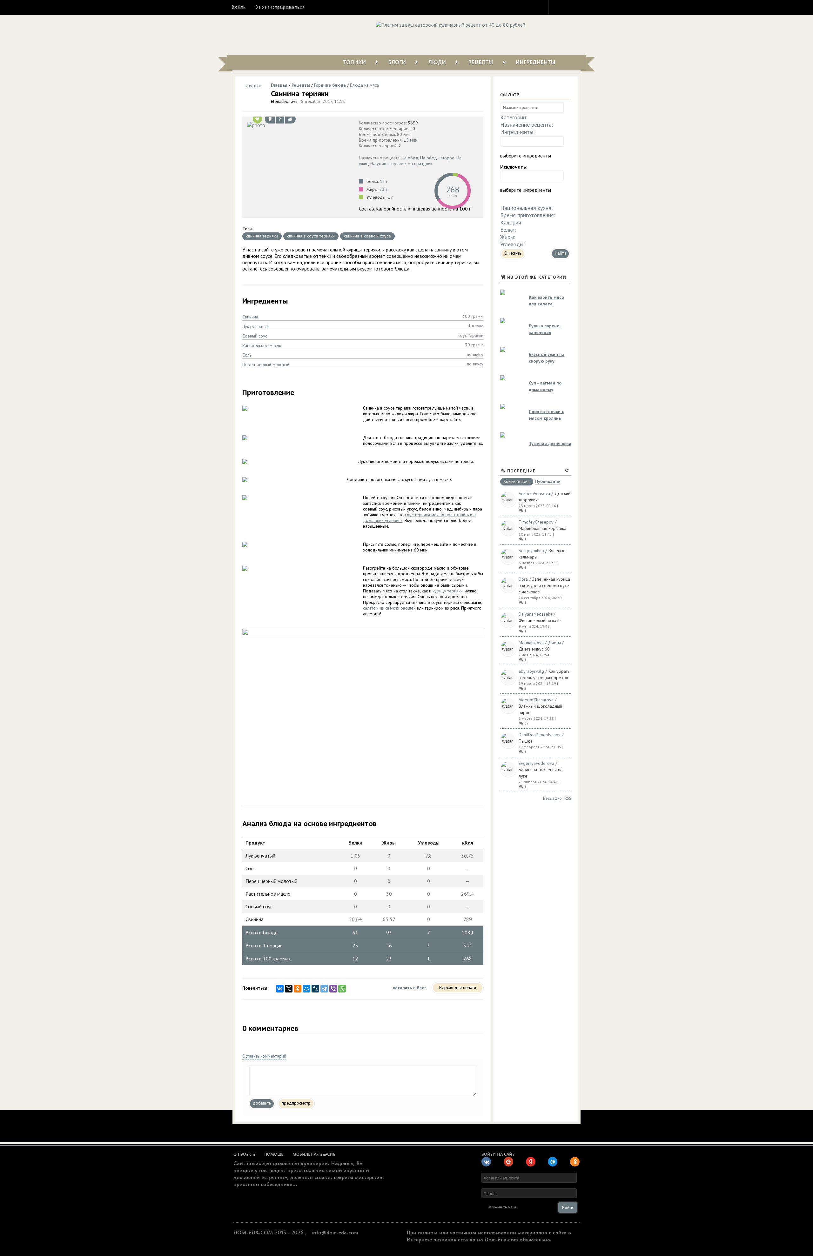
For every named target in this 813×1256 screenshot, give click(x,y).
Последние (521, 471)
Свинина (250, 317)
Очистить (512, 253)
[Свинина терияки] (299, 124)
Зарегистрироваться (280, 7)
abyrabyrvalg (531, 671)
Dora (523, 579)
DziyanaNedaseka (535, 614)
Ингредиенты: (517, 132)
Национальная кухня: (526, 207)
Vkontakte (580, 7)
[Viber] (333, 988)
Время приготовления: (527, 215)
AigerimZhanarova (536, 700)
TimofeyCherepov (536, 522)
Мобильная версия (313, 1154)
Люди (437, 62)
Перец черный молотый (265, 364)
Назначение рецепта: (526, 124)
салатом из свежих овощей (389, 608)
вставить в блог (409, 988)
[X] (288, 988)
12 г (384, 181)
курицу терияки (448, 591)
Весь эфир (552, 798)
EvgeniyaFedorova (536, 763)
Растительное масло (261, 345)
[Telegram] (324, 988)
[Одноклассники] (297, 988)
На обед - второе (437, 158)
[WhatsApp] (342, 988)
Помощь (274, 1154)
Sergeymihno (531, 550)
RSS (568, 798)
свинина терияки (262, 236)
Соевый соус (254, 336)
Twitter (569, 7)
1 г (390, 197)
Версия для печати (457, 987)
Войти (239, 7)
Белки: (508, 229)
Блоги (397, 62)
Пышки (525, 741)
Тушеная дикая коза (550, 443)
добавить (262, 1103)
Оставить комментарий (264, 1056)
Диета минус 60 (534, 649)
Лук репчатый (255, 326)
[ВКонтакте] (280, 988)
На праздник (420, 163)
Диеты (554, 642)
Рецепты (480, 62)
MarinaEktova (531, 642)
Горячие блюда (330, 85)
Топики (354, 62)
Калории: (511, 222)
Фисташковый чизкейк (540, 620)
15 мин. (411, 140)
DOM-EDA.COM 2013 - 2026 (268, 1232)
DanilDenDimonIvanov (540, 735)
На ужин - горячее (388, 163)
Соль (247, 355)
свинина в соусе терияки (311, 236)
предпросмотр (296, 1103)
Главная (279, 85)
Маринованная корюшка (542, 528)
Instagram (557, 7)
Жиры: (507, 237)
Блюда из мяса (364, 85)
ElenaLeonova (284, 101)
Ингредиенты (535, 62)
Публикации (548, 481)
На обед (409, 158)
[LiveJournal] (315, 988)
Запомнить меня (502, 1207)
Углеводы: (512, 244)
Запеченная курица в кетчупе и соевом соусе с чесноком (544, 585)
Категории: (513, 117)
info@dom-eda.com (335, 1232)
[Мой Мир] (306, 988)
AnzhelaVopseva (534, 493)
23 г (383, 189)
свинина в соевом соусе (367, 236)
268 (452, 189)
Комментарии (517, 481)
